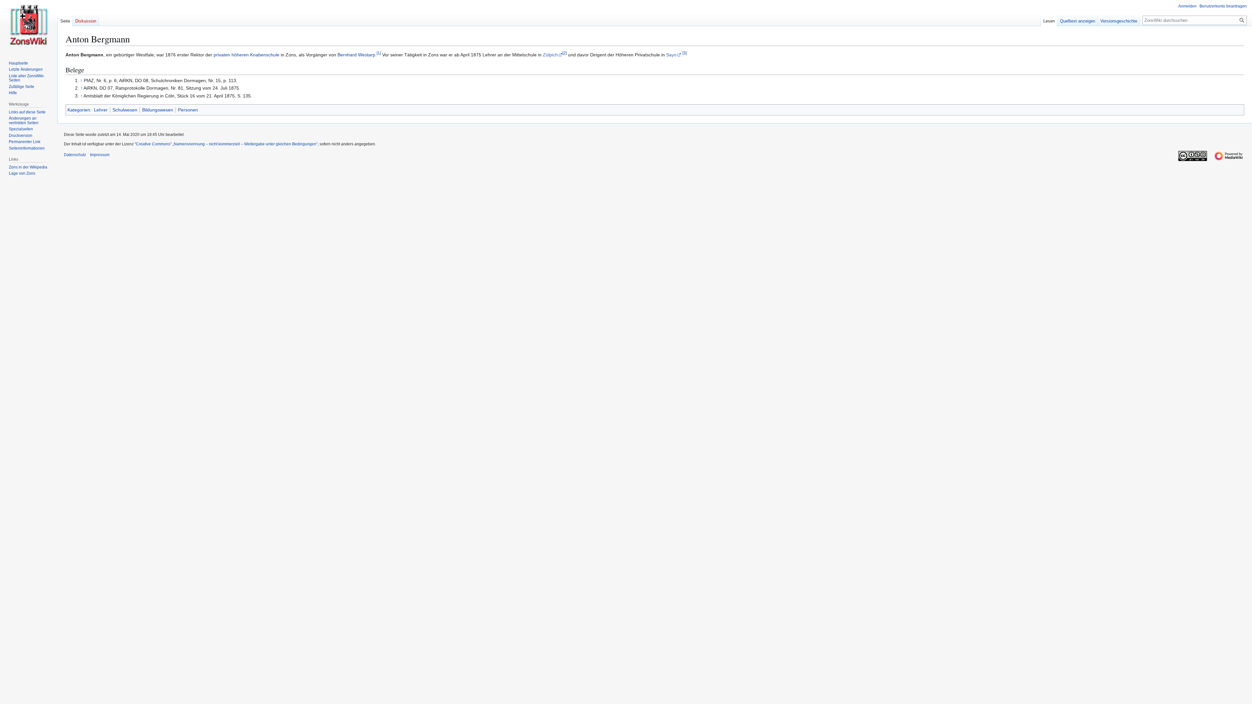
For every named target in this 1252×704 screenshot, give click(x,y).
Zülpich (550, 54)
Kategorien (78, 109)
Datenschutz (75, 155)
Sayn (671, 54)
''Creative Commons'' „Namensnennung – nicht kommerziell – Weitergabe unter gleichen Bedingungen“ (226, 144)
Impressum (100, 155)
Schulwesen (124, 109)
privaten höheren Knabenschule (246, 54)
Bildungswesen (157, 109)
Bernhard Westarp (356, 54)
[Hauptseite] (29, 26)
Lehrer (101, 109)
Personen (188, 109)
